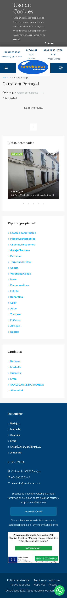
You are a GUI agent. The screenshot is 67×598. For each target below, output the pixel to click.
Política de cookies (20, 584)
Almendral (16, 390)
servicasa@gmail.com (12, 56)
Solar (13, 302)
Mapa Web (39, 584)
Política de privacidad (18, 580)
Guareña (15, 373)
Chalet (14, 267)
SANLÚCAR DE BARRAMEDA (27, 384)
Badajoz (15, 361)
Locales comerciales (23, 233)
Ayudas (53, 584)
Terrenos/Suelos (20, 262)
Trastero (15, 314)
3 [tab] (35, 205)
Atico (13, 308)
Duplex (14, 331)
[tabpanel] (33, 174)
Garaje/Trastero (20, 250)
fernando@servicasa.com (25, 483)
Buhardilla (16, 296)
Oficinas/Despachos (22, 244)
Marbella (15, 367)
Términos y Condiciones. (44, 524)
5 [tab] (45, 205)
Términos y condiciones (47, 580)
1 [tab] (25, 205)
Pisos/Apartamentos (22, 238)
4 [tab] (40, 205)
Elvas (13, 378)
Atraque (15, 326)
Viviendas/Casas (20, 273)
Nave (13, 279)
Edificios (15, 320)
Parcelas (15, 256)
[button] (59, 590)
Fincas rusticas (19, 285)
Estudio (14, 291)
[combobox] (31, 92)
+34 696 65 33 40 (11, 52)
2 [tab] (30, 205)
